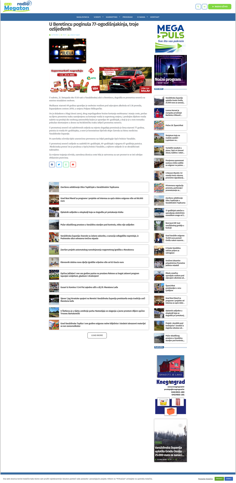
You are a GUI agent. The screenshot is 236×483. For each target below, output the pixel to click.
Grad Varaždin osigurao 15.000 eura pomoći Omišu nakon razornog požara (175, 239)
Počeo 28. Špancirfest (174, 125)
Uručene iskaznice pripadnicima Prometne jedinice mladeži (175, 263)
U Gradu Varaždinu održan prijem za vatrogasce (173, 250)
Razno (158, 442)
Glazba (159, 74)
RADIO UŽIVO (220, 6)
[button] (52, 164)
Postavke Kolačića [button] (205, 479)
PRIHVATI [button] (219, 479)
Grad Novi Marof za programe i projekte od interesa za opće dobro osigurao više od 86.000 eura (101, 199)
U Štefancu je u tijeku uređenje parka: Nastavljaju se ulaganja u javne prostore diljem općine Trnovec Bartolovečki (102, 312)
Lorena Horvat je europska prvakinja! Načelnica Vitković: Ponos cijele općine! (174, 114)
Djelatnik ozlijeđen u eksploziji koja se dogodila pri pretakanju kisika (91, 212)
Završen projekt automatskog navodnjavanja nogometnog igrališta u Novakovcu (97, 249)
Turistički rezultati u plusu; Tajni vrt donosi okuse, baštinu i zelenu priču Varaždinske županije (175, 153)
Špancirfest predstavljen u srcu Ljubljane (173, 288)
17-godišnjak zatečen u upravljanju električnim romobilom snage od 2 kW (175, 214)
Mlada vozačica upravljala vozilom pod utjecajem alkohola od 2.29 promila (175, 277)
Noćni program (168, 79)
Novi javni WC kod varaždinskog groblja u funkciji (175, 225)
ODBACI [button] (228, 479)
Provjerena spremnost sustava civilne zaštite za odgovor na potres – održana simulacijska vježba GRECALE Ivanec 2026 (175, 166)
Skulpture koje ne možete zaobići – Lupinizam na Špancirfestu (173, 139)
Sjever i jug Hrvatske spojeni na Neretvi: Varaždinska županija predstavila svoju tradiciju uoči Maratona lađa (102, 299)
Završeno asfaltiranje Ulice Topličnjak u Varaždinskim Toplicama (89, 187)
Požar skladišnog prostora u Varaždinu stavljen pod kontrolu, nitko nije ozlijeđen (97, 224)
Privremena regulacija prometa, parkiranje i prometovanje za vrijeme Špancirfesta (174, 189)
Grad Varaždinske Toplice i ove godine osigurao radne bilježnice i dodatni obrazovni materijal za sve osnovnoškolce (103, 325)
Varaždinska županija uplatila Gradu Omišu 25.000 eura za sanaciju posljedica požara (175, 101)
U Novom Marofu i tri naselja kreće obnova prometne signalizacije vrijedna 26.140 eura (175, 176)
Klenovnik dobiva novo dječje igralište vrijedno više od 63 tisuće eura (92, 262)
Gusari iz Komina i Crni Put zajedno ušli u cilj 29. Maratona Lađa (89, 287)
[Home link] (17, 6)
